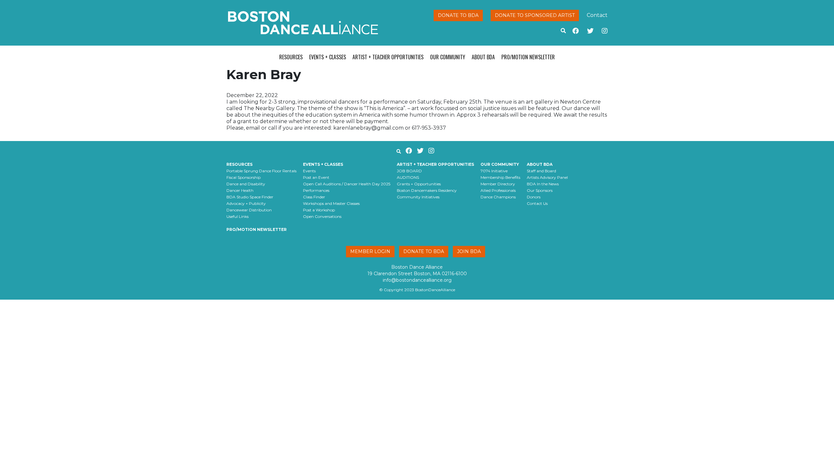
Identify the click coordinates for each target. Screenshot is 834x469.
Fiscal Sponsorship (243, 177)
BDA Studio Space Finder (249, 196)
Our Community (447, 57)
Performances (316, 190)
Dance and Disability (245, 183)
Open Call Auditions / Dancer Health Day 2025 (346, 183)
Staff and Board (541, 170)
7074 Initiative (494, 170)
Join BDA (469, 251)
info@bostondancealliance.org (417, 280)
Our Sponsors (540, 190)
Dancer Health (239, 190)
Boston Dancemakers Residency (427, 190)
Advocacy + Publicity (246, 203)
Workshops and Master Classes (331, 203)
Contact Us (537, 203)
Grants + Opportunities (419, 183)
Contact (597, 15)
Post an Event (316, 177)
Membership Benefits (500, 177)
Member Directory (498, 183)
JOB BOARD (409, 170)
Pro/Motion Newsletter (528, 57)
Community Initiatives (418, 196)
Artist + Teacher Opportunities (388, 57)
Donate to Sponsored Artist (535, 15)
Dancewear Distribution (249, 209)
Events (309, 170)
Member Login (370, 251)
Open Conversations (322, 216)
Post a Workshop (319, 209)
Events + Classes (327, 57)
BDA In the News (543, 183)
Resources (291, 57)
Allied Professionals (498, 190)
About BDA (483, 57)
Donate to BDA (458, 15)
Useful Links (237, 216)
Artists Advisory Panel (547, 177)
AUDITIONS (408, 177)
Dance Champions (498, 196)
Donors (533, 196)
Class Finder (314, 196)
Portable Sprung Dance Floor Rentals (261, 170)
